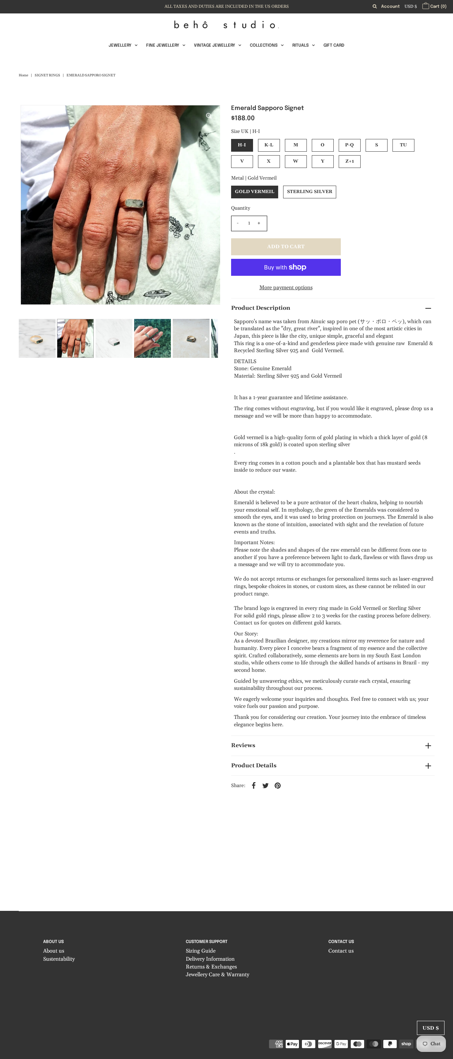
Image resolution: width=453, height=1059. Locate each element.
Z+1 (349, 161)
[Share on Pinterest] (278, 785)
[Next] (49, 116)
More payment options (285, 287)
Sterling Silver (309, 191)
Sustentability (59, 959)
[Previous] (32, 116)
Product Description (260, 308)
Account (390, 7)
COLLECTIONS (263, 45)
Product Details (253, 765)
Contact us (341, 951)
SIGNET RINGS (47, 75)
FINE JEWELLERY (162, 45)
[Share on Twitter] (265, 785)
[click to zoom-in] (209, 116)
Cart (438, 7)
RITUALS (300, 45)
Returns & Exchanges (211, 967)
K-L (268, 145)
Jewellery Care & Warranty (217, 974)
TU (403, 145)
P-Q (349, 145)
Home (23, 75)
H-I (242, 145)
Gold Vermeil (254, 191)
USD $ (411, 6)
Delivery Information (210, 959)
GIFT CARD (333, 45)
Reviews (243, 745)
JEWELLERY (120, 45)
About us (53, 951)
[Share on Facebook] (253, 785)
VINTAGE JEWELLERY (214, 45)
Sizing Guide (201, 951)
